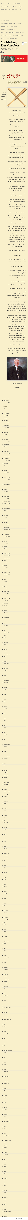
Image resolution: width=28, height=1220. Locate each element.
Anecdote (5, 665)
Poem (13, 82)
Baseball (4, 94)
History (5, 948)
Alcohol (5, 637)
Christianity (6, 758)
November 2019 (7, 479)
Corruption (6, 801)
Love (5, 97)
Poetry (14, 83)
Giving (4, 96)
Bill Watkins (14, 81)
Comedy (3, 12)
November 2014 (7, 598)
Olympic (5, 1145)
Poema (5, 1187)
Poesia (19, 82)
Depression (6, 832)
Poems (15, 82)
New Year (5, 1128)
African (5, 630)
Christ (5, 751)
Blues (5, 718)
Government (6, 910)
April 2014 (5, 610)
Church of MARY (13, 9)
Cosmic (5, 803)
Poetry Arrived (19, 32)
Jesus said (6, 1002)
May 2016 (5, 565)
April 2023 (5, 434)
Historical (5, 945)
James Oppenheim (7, 998)
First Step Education (6, 17)
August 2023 (6, 432)
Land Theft (6, 1033)
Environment (6, 858)
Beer (4, 692)
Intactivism (6, 986)
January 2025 (6, 422)
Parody (5, 1166)
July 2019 (5, 489)
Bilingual (5, 708)
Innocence (6, 976)
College (5, 779)
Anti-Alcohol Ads (17, 3)
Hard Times (6, 926)
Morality (5, 1097)
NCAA (5, 1126)
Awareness (6, 682)
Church (5, 763)
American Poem (7, 654)
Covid (5, 805)
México (5, 1069)
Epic (4, 860)
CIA (4, 765)
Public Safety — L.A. (6, 35)
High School (6, 938)
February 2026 (6, 411)
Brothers (5, 730)
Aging (5, 635)
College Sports (6, 782)
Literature (5, 1047)
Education (5, 848)
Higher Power (6, 941)
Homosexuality (6, 957)
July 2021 (5, 446)
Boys (5, 725)
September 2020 (7, 460)
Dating (5, 824)
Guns (5, 924)
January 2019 (6, 498)
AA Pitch (3, 3)
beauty (5, 689)
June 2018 (6, 515)
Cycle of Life (6, 822)
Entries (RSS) (6, 400)
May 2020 (5, 467)
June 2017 (6, 543)
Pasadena (5, 1168)
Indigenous (6, 974)
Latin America (6, 1040)
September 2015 (7, 577)
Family (5, 884)
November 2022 (7, 437)
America (5, 651)
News (5, 1133)
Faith (4, 881)
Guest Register (17, 17)
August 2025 (6, 415)
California (5, 734)
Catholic (5, 741)
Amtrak (5, 658)
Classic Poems (6, 775)
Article (5, 675)
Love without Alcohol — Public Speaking (11, 23)
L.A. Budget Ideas (5, 20)
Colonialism (6, 784)
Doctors (5, 836)
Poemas (5, 1190)
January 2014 (6, 617)
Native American (7, 1121)
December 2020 (7, 453)
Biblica (5, 701)
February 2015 (6, 591)
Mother (5, 1100)
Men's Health (6, 1071)
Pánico (5, 1171)
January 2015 (6, 593)
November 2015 (7, 574)
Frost (5, 898)
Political (5, 1204)
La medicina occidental (8, 1028)
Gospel (5, 907)
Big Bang (5, 706)
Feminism (5, 891)
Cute (4, 820)
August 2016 (6, 560)
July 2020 (5, 465)
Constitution (6, 798)
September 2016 (7, 558)
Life (4, 1045)
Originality (5, 1152)
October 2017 (6, 534)
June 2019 (6, 491)
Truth (5, 99)
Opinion (5, 1149)
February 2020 (6, 472)
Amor (5, 656)
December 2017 (7, 529)
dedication (5, 829)
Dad (2, 96)
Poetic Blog (9, 83)
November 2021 (7, 441)
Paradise (5, 1161)
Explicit (5, 879)
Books (5, 720)
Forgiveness (6, 896)
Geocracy (5, 903)
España (5, 867)
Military (5, 1085)
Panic (5, 1159)
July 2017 (5, 541)
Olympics (5, 1147)
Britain (5, 727)
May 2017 (5, 546)
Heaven (5, 934)
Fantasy (5, 886)
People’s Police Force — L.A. (8, 29)
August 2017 (6, 539)
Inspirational (6, 983)
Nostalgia (5, 1138)
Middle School (6, 1083)
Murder (5, 1102)
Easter (5, 846)
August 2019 (6, 486)
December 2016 (7, 553)
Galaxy (5, 900)
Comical (5, 789)
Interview (5, 988)
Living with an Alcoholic (8, 1050)
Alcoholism (6, 642)
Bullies (5, 732)
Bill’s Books (4, 9)
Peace (2, 99)
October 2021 (6, 444)
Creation (5, 808)
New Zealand (6, 1130)
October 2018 (6, 505)
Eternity (5, 874)
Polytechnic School (7, 1211)
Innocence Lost (6, 979)
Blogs (5, 715)
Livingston (5, 1052)
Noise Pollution (6, 1135)
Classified (5, 777)
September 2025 (7, 413)
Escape (5, 865)
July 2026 (5, 408)
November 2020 (7, 456)
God (4, 905)
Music (5, 1104)
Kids (4, 1024)
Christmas (5, 760)
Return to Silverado (18, 35)
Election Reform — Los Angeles (9, 15)
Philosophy (6, 1180)
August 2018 (6, 510)
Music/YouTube (4, 26)
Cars (4, 739)
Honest (5, 960)
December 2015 (7, 572)
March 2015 (6, 588)
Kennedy (5, 1021)
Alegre (5, 644)
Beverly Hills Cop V (5, 6)
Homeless (5, 955)
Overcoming (6, 1154)
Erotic (5, 862)
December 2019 (7, 477)
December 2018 (7, 501)
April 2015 (5, 586)
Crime (5, 810)
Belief (5, 694)
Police (5, 1202)
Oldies (5, 1142)
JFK (4, 1005)
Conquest (5, 796)
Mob (4, 1090)
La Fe (5, 1026)
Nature (5, 1123)
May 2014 (5, 607)
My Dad (19, 81)
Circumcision (6, 767)
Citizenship (6, 770)
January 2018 (6, 527)
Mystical (5, 1109)
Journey (5, 1012)
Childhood (5, 746)
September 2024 (7, 425)
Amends (5, 649)
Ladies (5, 1031)
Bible (4, 696)
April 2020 (5, 470)
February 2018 (6, 524)
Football (5, 893)
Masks (5, 1064)
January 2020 (6, 475)
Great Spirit (6, 917)
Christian (5, 753)
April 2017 (5, 548)
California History (7, 737)
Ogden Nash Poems (7, 1140)
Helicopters (6, 936)
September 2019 (7, 484)
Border (5, 722)
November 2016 (7, 555)
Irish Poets (6, 995)
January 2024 (6, 427)
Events (20, 15)
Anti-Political (6, 668)
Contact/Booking (11, 12)
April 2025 (5, 418)
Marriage (5, 1062)
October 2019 (6, 482)
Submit (3, 38)
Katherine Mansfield (7, 1019)
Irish (4, 993)
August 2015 (6, 579)
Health (5, 931)
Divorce (5, 834)
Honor (5, 962)
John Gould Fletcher (7, 1007)
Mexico (5, 1078)
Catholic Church (7, 744)
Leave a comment (25, 82)
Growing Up (6, 919)
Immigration (6, 969)
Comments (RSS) (7, 402)
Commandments (7, 791)
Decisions (5, 827)
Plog (4, 1183)
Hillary (5, 943)
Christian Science (7, 756)
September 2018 (7, 508)
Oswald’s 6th (14, 26)
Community (6, 794)
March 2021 (6, 448)
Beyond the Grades (17, 6)
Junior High (6, 1017)
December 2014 (7, 596)
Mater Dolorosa (6, 1066)
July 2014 (5, 605)
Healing (5, 929)
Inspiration (5, 981)
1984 (4, 623)
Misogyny (5, 1088)
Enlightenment (6, 853)
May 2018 (5, 517)
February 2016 (6, 569)
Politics (5, 1209)
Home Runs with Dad (13, 76)
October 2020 (6, 458)
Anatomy (5, 661)
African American (7, 632)
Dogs (5, 839)
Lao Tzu (5, 1036)
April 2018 (5, 520)
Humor (5, 964)
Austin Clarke (6, 680)
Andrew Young (6, 663)
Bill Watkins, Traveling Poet (10, 44)
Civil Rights (6, 772)
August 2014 (6, 603)
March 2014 (6, 612)
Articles (5, 677)
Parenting (5, 1164)
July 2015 (5, 581)
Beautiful (5, 687)
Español (5, 869)
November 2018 (7, 503)
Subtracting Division (12, 38)
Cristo (5, 817)
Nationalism (6, 1114)
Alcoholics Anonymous (8, 639)
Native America (6, 1119)
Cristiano (5, 815)
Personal (9, 82)
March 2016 (6, 567)
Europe (5, 877)
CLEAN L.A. (21, 9)
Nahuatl (5, 1111)
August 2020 (6, 463)
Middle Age (6, 1081)
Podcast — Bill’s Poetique (7, 32)
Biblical (5, 703)
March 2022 (6, 439)
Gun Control (6, 922)
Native (5, 1116)
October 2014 (6, 600)
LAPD (5, 1038)
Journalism (6, 1009)
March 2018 (6, 522)
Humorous (6, 967)
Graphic (5, 912)
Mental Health (6, 1076)
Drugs (5, 841)
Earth (5, 843)
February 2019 (6, 496)
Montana (5, 1095)
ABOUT (8, 3)
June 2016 (6, 562)
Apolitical (5, 670)
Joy (2, 97)
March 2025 (6, 420)
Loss (4, 1057)
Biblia (5, 699)
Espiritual (5, 872)
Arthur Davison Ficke (8, 673)
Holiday (5, 950)
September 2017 (7, 536)
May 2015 (5, 584)
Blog (4, 713)
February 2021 (6, 451)
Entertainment (6, 855)
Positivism (5, 1216)
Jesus (5, 1000)
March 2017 (6, 550)
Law (4, 1043)
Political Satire (6, 1206)
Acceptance (6, 625)
